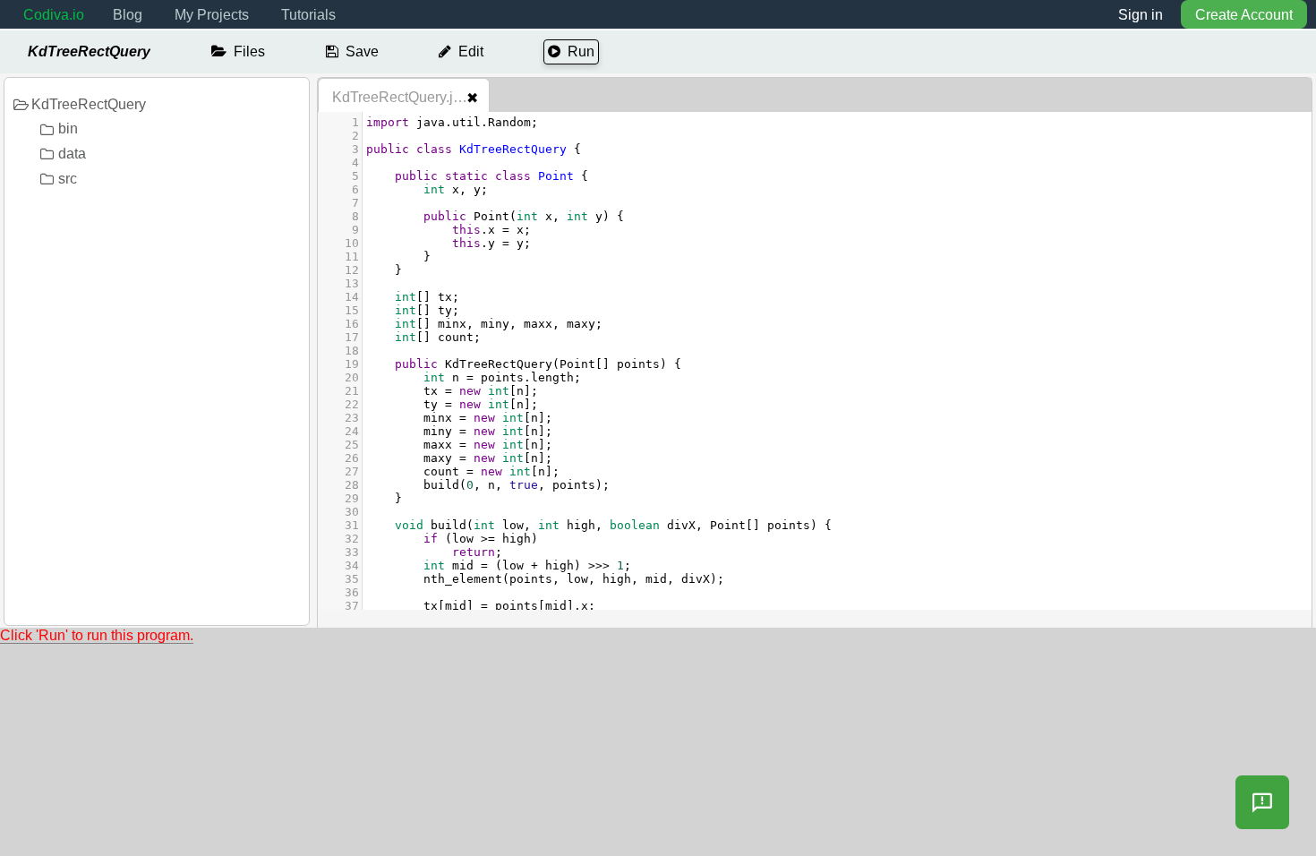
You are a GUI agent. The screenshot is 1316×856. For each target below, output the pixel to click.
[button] (1262, 802)
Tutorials (308, 14)
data (72, 153)
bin (68, 128)
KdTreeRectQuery (88, 104)
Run (581, 51)
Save (362, 51)
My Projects (212, 14)
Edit (470, 51)
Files (249, 51)
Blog (127, 14)
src (67, 178)
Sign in (1140, 14)
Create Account (1244, 14)
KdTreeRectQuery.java (404, 97)
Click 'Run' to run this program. (96, 635)
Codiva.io (53, 14)
